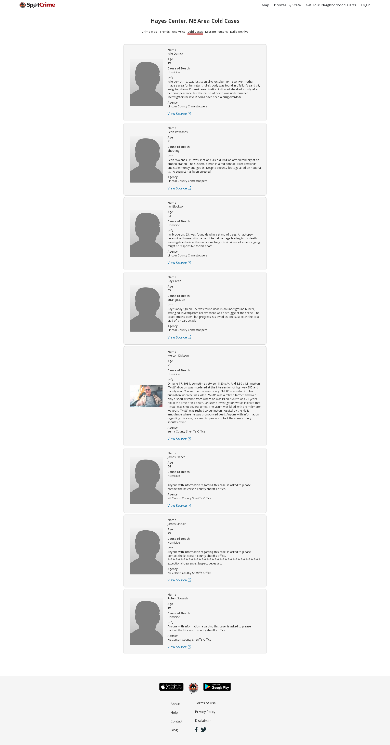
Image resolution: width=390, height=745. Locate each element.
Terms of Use (205, 703)
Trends (165, 32)
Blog (174, 730)
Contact (176, 721)
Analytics (178, 32)
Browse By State (287, 5)
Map (265, 5)
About (175, 704)
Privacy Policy (205, 711)
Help (174, 712)
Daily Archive (239, 32)
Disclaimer (203, 720)
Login (365, 5)
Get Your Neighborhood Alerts (331, 5)
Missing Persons (216, 32)
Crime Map (149, 32)
